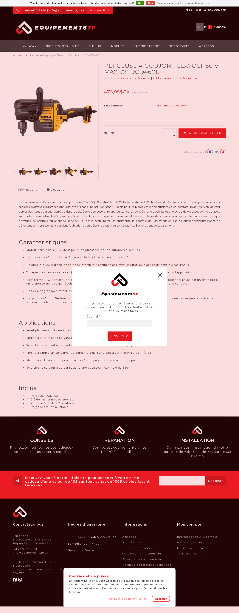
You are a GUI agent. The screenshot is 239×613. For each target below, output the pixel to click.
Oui (140, 3)
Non (150, 3)
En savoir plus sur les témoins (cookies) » (183, 3)
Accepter (161, 598)
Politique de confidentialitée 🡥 (129, 598)
